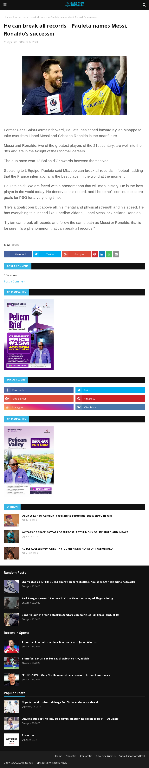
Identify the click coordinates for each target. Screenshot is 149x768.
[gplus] (39, 398)
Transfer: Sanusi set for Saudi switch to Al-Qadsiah (55, 658)
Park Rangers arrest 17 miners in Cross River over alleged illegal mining (67, 598)
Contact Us (86, 756)
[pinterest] (110, 398)
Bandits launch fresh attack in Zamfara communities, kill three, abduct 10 (70, 615)
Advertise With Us (105, 756)
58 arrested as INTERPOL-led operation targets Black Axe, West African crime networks (78, 582)
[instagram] (39, 407)
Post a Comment (14, 281)
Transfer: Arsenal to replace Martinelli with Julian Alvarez (59, 642)
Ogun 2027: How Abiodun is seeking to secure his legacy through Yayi (67, 515)
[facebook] (39, 390)
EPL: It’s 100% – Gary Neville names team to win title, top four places (66, 675)
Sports (16, 17)
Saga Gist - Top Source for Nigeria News (45, 762)
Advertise (28, 735)
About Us (71, 756)
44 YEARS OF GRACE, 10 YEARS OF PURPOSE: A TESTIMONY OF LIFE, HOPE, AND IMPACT (75, 532)
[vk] (110, 407)
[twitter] (110, 390)
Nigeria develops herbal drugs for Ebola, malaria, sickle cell (60, 702)
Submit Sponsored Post (132, 756)
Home (7, 17)
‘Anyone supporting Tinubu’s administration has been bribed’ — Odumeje (70, 718)
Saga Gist (12, 42)
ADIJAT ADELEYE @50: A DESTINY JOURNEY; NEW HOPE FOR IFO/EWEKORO (67, 548)
